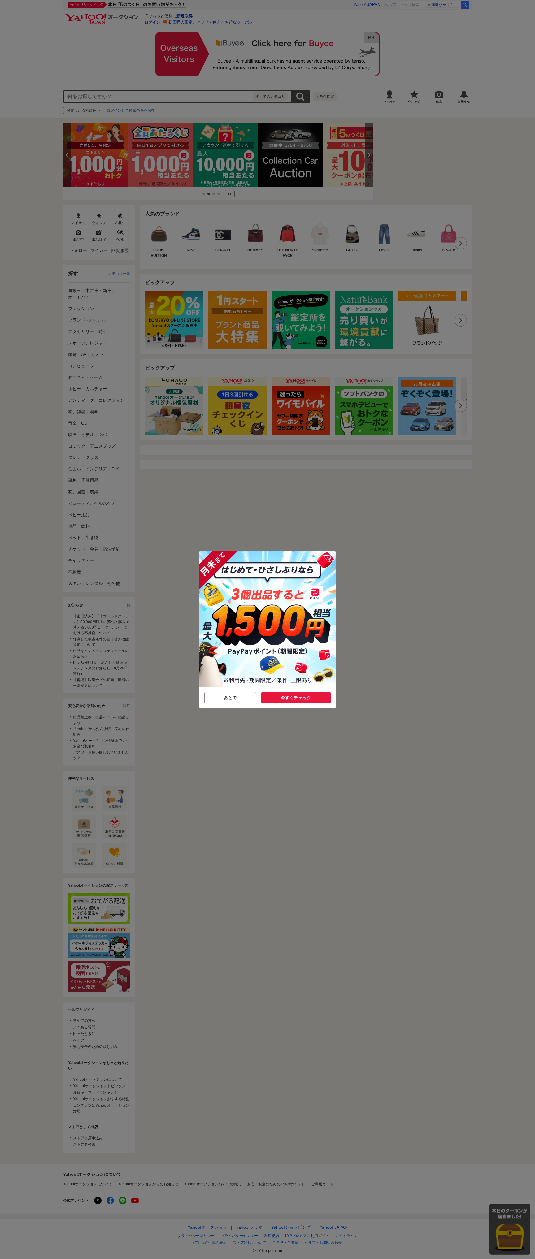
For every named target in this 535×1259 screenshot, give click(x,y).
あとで (230, 697)
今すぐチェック (296, 697)
